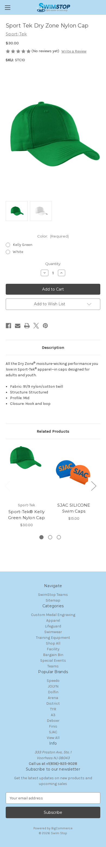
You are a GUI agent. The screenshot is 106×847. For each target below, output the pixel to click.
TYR (53, 709)
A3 (53, 715)
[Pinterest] (45, 325)
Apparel (53, 620)
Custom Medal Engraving (53, 614)
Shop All (53, 643)
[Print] (27, 325)
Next (93, 486)
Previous (7, 486)
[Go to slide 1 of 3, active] (41, 537)
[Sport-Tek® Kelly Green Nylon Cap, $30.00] (26, 472)
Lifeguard (53, 626)
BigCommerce (62, 828)
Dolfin (53, 692)
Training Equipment (53, 637)
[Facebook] (8, 325)
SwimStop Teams (53, 594)
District (53, 703)
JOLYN (53, 686)
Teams (53, 666)
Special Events (53, 660)
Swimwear (53, 632)
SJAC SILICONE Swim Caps (73, 508)
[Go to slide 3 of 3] (59, 537)
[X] (36, 325)
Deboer (53, 720)
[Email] (17, 325)
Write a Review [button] (73, 51)
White (18, 252)
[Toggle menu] (7, 7)
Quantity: (53, 263)
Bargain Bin (53, 654)
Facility (53, 649)
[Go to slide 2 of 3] (50, 537)
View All (53, 737)
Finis (53, 726)
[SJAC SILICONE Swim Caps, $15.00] (74, 472)
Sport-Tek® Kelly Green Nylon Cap (26, 514)
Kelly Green (22, 244)
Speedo (53, 680)
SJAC (53, 732)
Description (53, 347)
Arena (53, 697)
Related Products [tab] (53, 431)
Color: (53, 236)
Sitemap (53, 600)
